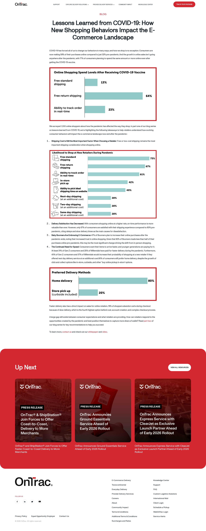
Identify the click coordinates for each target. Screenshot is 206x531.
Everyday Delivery (119, 489)
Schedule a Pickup (161, 507)
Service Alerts (159, 516)
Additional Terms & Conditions (124, 516)
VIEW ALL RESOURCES (180, 367)
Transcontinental (119, 485)
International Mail (160, 498)
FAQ (155, 489)
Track (184, 4)
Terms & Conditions (120, 512)
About (114, 503)
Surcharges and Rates (121, 521)
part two (147, 321)
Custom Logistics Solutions (165, 494)
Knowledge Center (145, 5)
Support (56, 5)
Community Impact (125, 5)
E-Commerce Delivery (121, 480)
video (104, 332)
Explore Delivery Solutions (76, 5)
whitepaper (93, 332)
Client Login (158, 503)
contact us (66, 332)
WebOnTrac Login (160, 512)
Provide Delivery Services (103, 5)
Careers (115, 498)
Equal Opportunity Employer (43, 516)
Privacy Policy (21, 516)
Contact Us (64, 516)
